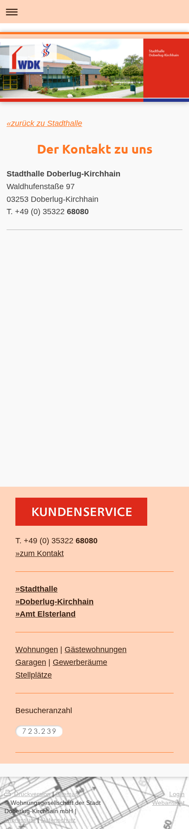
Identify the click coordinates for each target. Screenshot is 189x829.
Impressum (20, 819)
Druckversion (32, 793)
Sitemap (67, 793)
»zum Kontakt (39, 553)
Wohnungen (36, 649)
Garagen (30, 662)
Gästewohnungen (96, 649)
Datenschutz (58, 819)
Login (177, 793)
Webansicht (168, 802)
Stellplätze (33, 675)
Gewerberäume (80, 662)
